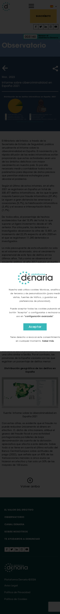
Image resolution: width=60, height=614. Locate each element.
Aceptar (35, 327)
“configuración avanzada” (39, 316)
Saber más (48, 341)
